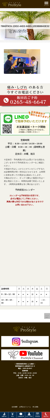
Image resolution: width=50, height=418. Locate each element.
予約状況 (37, 416)
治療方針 (4, 416)
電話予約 (45, 416)
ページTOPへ (47, 316)
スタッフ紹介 (29, 416)
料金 (12, 416)
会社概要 (14, 407)
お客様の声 (21, 416)
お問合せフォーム (25, 407)
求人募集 (35, 407)
